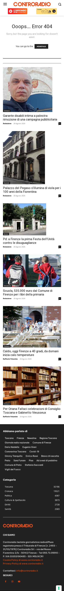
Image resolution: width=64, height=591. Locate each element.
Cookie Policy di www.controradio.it (23, 560)
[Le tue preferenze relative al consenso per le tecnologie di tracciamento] (59, 588)
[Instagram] (12, 581)
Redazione (7, 123)
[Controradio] (32, 4)
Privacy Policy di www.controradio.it (23, 563)
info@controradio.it (27, 570)
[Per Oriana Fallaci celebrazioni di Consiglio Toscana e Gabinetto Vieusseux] (32, 386)
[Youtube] (19, 581)
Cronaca (7, 111)
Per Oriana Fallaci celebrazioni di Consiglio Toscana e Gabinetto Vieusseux (31, 410)
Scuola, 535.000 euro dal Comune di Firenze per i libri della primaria (27, 292)
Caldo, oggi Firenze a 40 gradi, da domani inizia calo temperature (30, 353)
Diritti (6, 234)
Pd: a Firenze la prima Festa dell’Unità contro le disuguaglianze (28, 241)
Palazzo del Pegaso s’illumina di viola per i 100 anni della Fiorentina (32, 189)
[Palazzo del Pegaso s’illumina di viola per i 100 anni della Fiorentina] (32, 157)
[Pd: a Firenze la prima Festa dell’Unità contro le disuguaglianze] (32, 219)
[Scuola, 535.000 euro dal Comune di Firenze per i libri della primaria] (32, 270)
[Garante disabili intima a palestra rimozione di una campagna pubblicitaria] (32, 89)
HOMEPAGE (41, 46)
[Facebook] (5, 581)
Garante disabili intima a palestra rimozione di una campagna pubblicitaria (30, 117)
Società (6, 183)
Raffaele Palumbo (10, 359)
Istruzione (7, 286)
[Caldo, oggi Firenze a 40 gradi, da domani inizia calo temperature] (32, 326)
